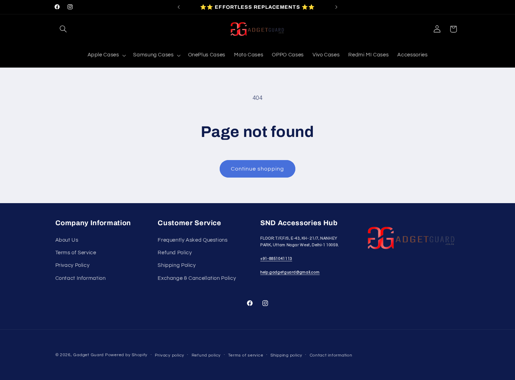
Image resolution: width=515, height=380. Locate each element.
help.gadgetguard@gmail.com (290, 272)
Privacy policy (169, 355)
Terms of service (245, 355)
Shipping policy (286, 355)
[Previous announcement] (178, 7)
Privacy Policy (72, 265)
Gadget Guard (88, 355)
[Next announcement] (336, 7)
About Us (66, 240)
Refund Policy (175, 252)
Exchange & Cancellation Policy (197, 278)
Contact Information (80, 278)
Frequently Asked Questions (192, 240)
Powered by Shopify (126, 355)
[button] (63, 29)
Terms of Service (75, 252)
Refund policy (206, 355)
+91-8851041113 (276, 259)
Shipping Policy (176, 265)
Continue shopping (257, 169)
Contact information (331, 355)
